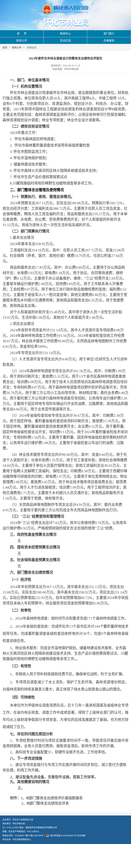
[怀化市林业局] (65, 22)
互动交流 (65, 40)
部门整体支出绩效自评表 (49, 803)
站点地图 (81, 835)
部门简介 (109, 33)
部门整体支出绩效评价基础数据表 (56, 798)
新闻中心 (65, 33)
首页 (5, 47)
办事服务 (109, 40)
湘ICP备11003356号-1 (35, 835)
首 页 (21, 33)
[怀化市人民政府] (65, 9)
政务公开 (21, 40)
